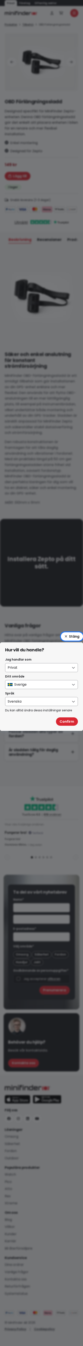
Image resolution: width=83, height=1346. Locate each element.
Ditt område (14, 676)
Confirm (67, 721)
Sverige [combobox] (20, 684)
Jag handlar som (18, 659)
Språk (9, 693)
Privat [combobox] (12, 667)
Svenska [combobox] (14, 701)
